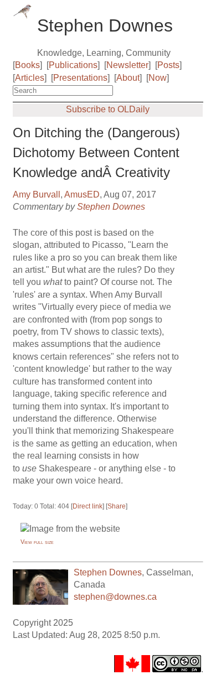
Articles (29, 77)
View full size (37, 541)
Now (157, 77)
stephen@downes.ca (115, 596)
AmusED (82, 194)
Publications (73, 65)
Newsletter (127, 65)
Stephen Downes (111, 206)
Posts (168, 65)
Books (27, 65)
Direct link (87, 506)
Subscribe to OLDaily (108, 109)
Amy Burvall (36, 194)
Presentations (80, 77)
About (128, 77)
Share (116, 506)
